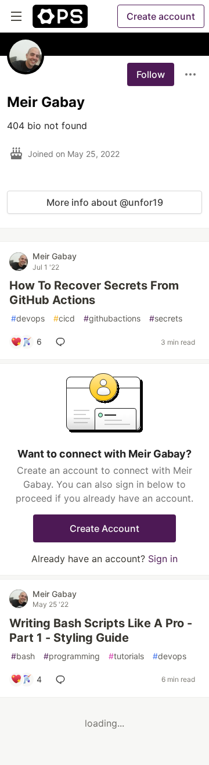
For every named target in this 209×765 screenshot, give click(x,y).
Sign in (163, 558)
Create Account (104, 528)
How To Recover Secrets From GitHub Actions (94, 292)
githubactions (112, 318)
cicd (64, 318)
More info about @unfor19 (104, 202)
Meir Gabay (55, 256)
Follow (150, 74)
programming (72, 656)
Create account (161, 16)
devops (28, 318)
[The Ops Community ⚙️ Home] (60, 16)
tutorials (126, 656)
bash (23, 656)
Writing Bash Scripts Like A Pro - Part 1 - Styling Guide (100, 630)
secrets (165, 318)
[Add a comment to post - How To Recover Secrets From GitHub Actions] (63, 341)
